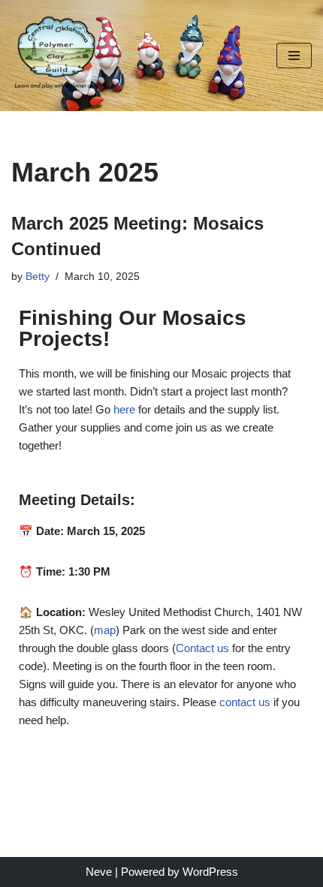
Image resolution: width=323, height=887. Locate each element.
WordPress (210, 871)
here (124, 409)
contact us (244, 702)
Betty (38, 276)
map (105, 630)
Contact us (202, 648)
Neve (99, 871)
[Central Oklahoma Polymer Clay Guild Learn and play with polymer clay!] (56, 56)
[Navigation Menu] (294, 55)
